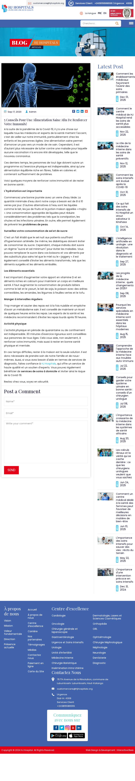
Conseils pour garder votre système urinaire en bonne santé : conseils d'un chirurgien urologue (124, 388)
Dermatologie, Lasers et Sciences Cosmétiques (107, 617)
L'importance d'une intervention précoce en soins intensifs (124, 576)
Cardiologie (59, 615)
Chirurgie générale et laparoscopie (65, 630)
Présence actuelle (9, 646)
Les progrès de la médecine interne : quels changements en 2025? (125, 280)
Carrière (33, 631)
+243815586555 (103, 3)
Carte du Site (36, 671)
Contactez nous (34, 656)
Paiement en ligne (36, 664)
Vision (7, 620)
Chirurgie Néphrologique (107, 642)
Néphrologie (100, 647)
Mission (8, 625)
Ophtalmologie (102, 637)
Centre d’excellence (35, 624)
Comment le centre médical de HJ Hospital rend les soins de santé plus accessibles (124, 118)
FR (99, 13)
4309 (129, 3)
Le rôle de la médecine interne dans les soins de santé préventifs (123, 150)
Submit (116, 23)
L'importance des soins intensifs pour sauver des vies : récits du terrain (124, 545)
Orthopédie (100, 624)
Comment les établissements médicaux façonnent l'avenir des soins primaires (125, 83)
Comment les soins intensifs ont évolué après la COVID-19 (124, 181)
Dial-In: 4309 (64, 698)
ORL (95, 629)
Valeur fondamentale (13, 632)
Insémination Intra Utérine (67, 668)
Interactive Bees (125, 750)
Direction (9, 639)
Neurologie (99, 652)
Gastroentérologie (63, 637)
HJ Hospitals (48, 363)
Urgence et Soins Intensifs (67, 642)
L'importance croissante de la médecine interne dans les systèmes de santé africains (124, 424)
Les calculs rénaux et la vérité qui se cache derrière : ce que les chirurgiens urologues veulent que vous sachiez (124, 463)
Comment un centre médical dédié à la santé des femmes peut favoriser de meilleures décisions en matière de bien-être (125, 507)
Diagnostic (99, 663)
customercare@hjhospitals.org (48, 3)
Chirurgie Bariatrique (64, 663)
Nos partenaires (35, 638)
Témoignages (36, 644)
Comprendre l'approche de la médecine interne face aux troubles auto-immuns (124, 353)
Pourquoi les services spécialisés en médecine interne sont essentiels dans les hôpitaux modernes (124, 317)
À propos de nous (35, 616)
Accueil (32, 609)
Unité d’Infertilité (62, 652)
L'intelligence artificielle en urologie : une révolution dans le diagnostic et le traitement (124, 247)
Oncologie (58, 624)
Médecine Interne (62, 657)
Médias (32, 650)
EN (105, 13)
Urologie (57, 647)
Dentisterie (99, 657)
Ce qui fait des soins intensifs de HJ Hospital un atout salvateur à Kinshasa (124, 213)
